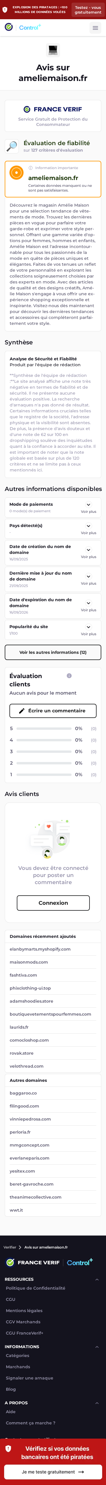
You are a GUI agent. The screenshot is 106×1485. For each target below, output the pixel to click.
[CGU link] (69, 676)
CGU (10, 1299)
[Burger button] (95, 28)
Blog (11, 1389)
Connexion (53, 903)
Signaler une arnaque (29, 1378)
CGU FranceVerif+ (24, 1333)
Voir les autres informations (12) (53, 652)
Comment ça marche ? (30, 1423)
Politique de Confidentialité (35, 1288)
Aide (11, 1411)
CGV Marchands (23, 1321)
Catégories (17, 1355)
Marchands (18, 1366)
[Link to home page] (9, 28)
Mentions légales (24, 1310)
